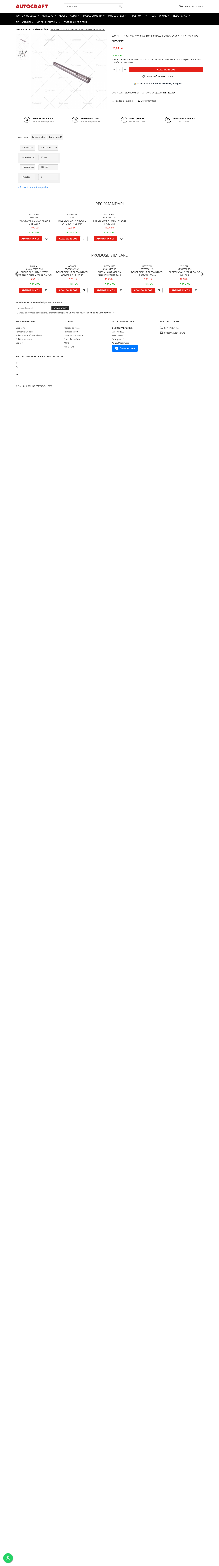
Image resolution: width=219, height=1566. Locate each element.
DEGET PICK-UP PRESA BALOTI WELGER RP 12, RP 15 (72, 274)
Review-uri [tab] (55, 136)
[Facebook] (17, 362)
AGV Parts (34, 266)
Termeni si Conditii (24, 331)
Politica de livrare (24, 339)
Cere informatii (148, 100)
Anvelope (48, 15)
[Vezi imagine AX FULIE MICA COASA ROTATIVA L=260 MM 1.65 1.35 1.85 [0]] (22, 40)
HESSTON (147, 266)
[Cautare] (120, 6)
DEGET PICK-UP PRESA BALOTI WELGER (185, 274)
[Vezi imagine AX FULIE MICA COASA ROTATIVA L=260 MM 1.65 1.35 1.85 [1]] (22, 53)
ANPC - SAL (69, 346)
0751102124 (171, 328)
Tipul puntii (137, 15)
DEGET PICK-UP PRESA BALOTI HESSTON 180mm (147, 274)
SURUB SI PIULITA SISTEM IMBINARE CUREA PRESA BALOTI (34, 274)
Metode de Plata (72, 327)
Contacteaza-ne (127, 348)
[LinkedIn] (17, 374)
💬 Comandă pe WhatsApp (157, 76)
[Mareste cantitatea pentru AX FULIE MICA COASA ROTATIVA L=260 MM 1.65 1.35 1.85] (124, 69)
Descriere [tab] (23, 137)
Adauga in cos (166, 69)
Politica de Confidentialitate (101, 312)
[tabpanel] (69, 71)
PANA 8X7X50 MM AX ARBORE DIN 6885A (35, 222)
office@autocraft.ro (174, 332)
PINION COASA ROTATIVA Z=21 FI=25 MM (109, 222)
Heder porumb (159, 15)
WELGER (72, 266)
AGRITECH (72, 214)
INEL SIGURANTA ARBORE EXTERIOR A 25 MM (72, 222)
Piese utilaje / (42, 29)
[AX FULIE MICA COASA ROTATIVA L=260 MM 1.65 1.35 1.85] (69, 71)
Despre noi (21, 327)
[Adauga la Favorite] (46, 238)
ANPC (66, 342)
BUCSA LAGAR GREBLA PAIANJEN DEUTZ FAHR (109, 274)
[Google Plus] (17, 370)
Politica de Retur (71, 331)
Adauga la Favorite (123, 100)
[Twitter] (17, 366)
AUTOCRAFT (117, 41)
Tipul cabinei (24, 22)
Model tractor (68, 15)
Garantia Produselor (73, 335)
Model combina (93, 15)
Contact (19, 342)
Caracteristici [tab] (38, 136)
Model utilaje (116, 15)
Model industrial (48, 22)
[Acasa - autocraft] (32, 6)
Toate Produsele (26, 15)
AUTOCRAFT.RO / (25, 29)
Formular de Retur (75, 22)
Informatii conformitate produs (33, 187)
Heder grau (180, 15)
